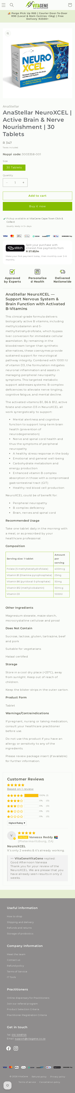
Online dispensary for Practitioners (28, 998)
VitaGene (23, 1076)
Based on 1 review (20, 789)
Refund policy (15, 965)
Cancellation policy (49, 1082)
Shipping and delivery (20, 922)
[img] (26, 833)
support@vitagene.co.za (30, 1038)
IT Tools (11, 977)
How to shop (14, 916)
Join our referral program (22, 1003)
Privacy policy (57, 1076)
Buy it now (37, 206)
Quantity (8, 175)
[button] (12, 5)
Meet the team (16, 954)
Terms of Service (17, 971)
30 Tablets (14, 167)
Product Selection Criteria (23, 1009)
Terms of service (27, 1082)
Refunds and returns (19, 928)
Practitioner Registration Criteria (27, 1015)
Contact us (13, 960)
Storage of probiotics (20, 933)
